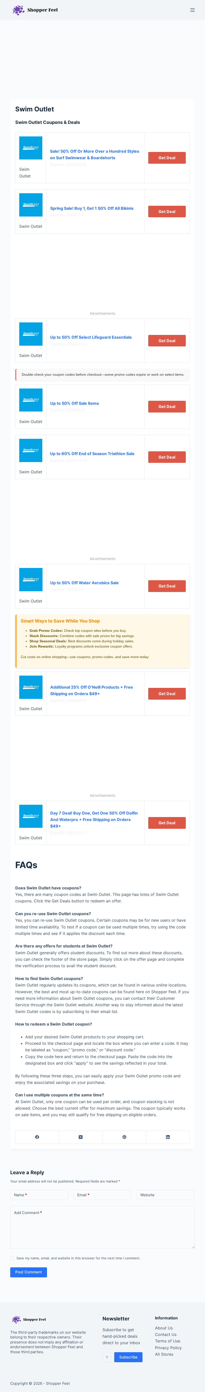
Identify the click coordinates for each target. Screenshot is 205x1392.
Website (147, 1194)
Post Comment (28, 1272)
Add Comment (28, 1212)
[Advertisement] (102, 57)
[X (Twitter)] (80, 1137)
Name (20, 1194)
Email (83, 1194)
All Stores (164, 1354)
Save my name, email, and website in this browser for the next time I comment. (78, 1258)
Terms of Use (167, 1340)
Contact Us (165, 1334)
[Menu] (192, 10)
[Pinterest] (124, 1137)
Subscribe (128, 1357)
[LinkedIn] (168, 1137)
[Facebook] (37, 1137)
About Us (164, 1327)
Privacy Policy (168, 1347)
